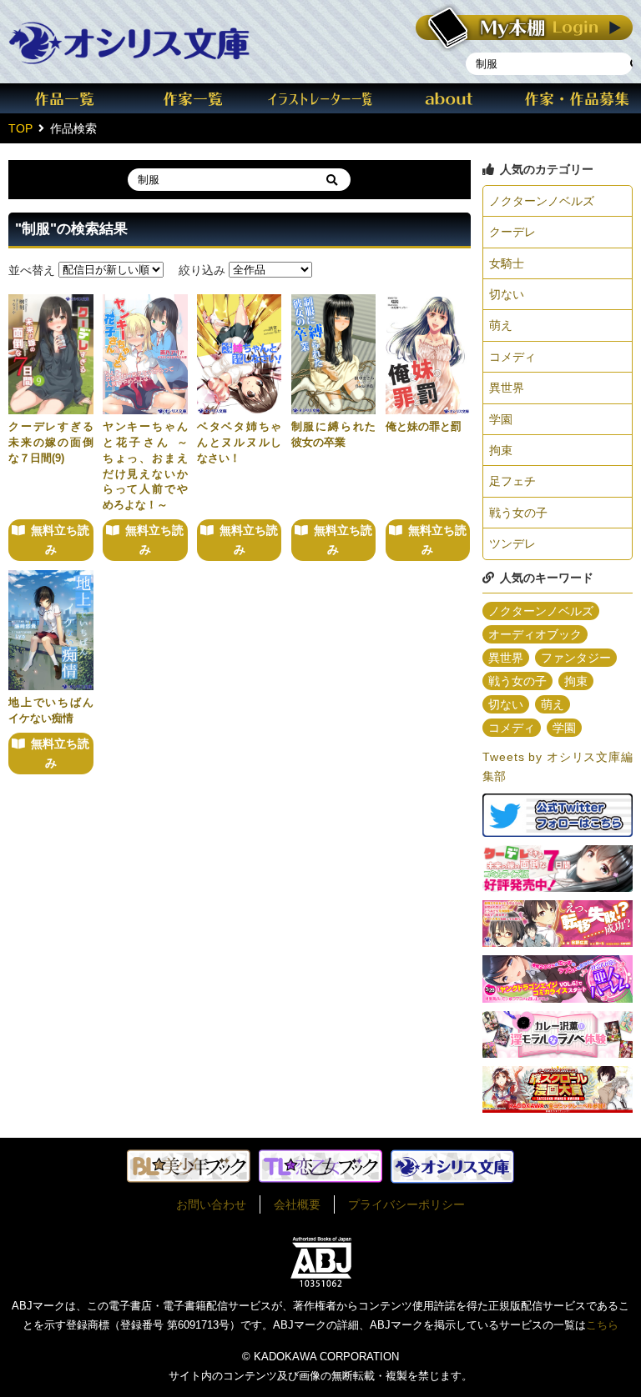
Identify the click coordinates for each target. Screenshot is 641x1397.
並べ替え (31, 269)
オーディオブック (535, 634)
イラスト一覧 (320, 98)
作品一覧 (64, 98)
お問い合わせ (211, 1204)
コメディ (512, 356)
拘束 (500, 450)
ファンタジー (576, 657)
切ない (506, 294)
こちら (602, 1325)
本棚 (524, 28)
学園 (500, 419)
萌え (500, 325)
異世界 (506, 387)
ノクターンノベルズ (541, 201)
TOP (20, 128)
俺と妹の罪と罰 (424, 427)
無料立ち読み (60, 539)
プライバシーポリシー (406, 1204)
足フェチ (512, 481)
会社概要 (297, 1204)
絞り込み (202, 269)
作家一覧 (193, 98)
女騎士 (506, 263)
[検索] (331, 180)
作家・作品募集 (576, 98)
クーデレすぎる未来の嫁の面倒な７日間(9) (50, 442)
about (449, 98)
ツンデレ (512, 543)
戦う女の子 (518, 512)
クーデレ (512, 231)
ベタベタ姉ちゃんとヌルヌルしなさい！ (239, 442)
